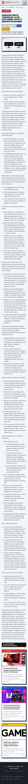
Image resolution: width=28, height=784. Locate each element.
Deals (12, 32)
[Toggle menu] (24, 2)
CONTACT (11, 779)
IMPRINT (16, 779)
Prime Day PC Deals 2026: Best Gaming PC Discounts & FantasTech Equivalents (12, 707)
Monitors (5, 32)
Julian (4, 25)
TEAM (6, 779)
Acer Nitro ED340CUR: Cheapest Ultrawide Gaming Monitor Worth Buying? (12, 670)
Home (3, 7)
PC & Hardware (10, 7)
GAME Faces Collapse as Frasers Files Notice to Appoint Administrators (11, 744)
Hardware (19, 32)
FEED (3, 779)
